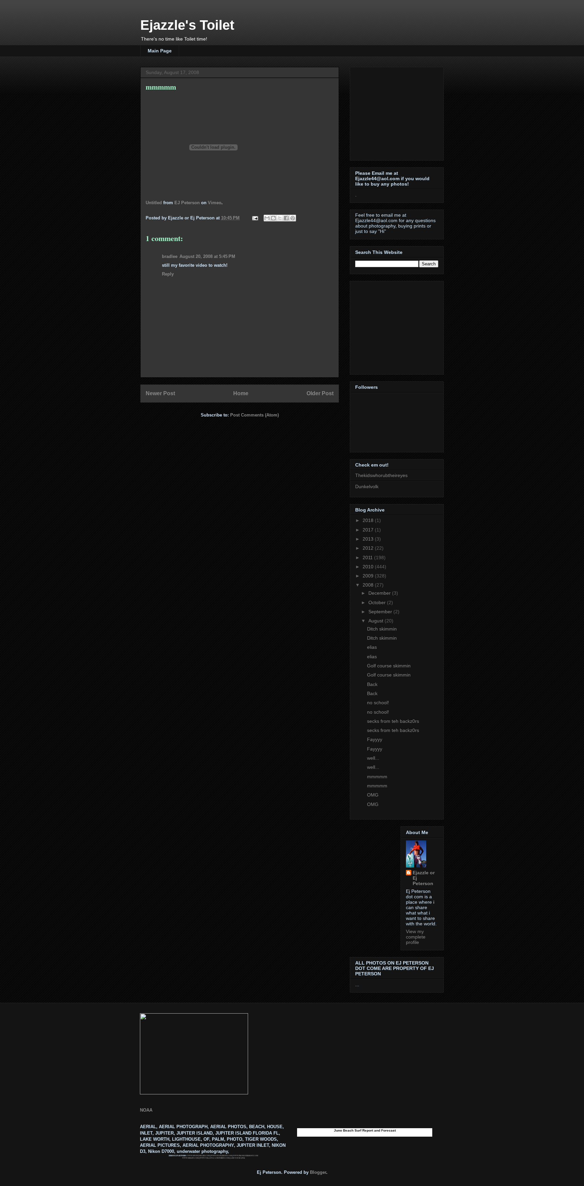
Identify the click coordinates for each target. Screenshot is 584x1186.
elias (372, 647)
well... (373, 758)
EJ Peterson (187, 202)
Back (372, 684)
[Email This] (267, 218)
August (376, 620)
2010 (369, 566)
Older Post (320, 393)
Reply (168, 274)
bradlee (169, 256)
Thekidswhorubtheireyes (381, 475)
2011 (368, 557)
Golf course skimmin (389, 665)
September (380, 611)
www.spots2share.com (198, 1155)
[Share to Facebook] (286, 218)
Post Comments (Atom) (254, 415)
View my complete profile (415, 937)
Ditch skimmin (382, 629)
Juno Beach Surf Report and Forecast (365, 1130)
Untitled (154, 202)
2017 (369, 529)
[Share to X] (279, 218)
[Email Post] (255, 217)
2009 (369, 575)
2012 (369, 548)
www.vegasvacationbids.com (214, 1158)
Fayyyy (374, 739)
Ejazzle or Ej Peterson (424, 878)
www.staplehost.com (221, 1155)
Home (240, 393)
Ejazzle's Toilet (187, 25)
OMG (373, 795)
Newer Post (160, 393)
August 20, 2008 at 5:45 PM (207, 256)
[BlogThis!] (273, 218)
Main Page (160, 50)
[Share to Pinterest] (292, 218)
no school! (378, 702)
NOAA (146, 1110)
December (380, 593)
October (377, 602)
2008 (369, 585)
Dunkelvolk (367, 486)
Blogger (318, 1172)
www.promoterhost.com (245, 1155)
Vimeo (214, 202)
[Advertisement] (397, 112)
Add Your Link (237, 1158)
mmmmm (377, 776)
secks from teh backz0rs (393, 721)
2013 (369, 539)
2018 (369, 520)
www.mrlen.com (190, 1158)
